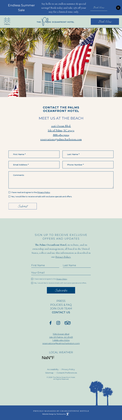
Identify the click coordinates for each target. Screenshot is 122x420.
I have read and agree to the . (30, 192)
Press (61, 301)
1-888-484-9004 (61, 340)
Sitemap (49, 373)
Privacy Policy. (63, 256)
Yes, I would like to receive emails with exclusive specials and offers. (41, 197)
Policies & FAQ (61, 304)
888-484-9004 (61, 135)
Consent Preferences (67, 373)
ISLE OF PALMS (48, 357)
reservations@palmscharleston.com (61, 139)
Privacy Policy (43, 192)
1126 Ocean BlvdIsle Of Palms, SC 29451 (57, 335)
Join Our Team (57, 308)
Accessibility (53, 369)
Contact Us (61, 312)
